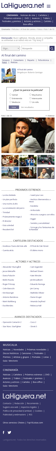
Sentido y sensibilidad (39, 223)
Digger (33, 219)
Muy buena (37, 95)
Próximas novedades (36, 349)
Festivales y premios (11, 21)
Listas (46, 357)
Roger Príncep (9, 284)
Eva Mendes (8, 305)
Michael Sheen (36, 271)
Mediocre (16, 102)
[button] (48, 6)
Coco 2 (33, 322)
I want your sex (36, 195)
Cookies (38, 410)
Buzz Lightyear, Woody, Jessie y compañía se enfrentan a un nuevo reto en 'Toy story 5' (27, 39)
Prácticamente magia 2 (12, 216)
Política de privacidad (12, 410)
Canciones (26, 353)
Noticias (14, 62)
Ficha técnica (43, 60)
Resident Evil (8, 229)
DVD (27, 18)
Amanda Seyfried (37, 301)
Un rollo (35, 102)
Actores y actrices (32, 21)
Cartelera (42, 15)
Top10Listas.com (35, 422)
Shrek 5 (33, 326)
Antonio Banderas (10, 297)
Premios (7, 357)
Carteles (47, 21)
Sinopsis (6, 60)
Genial (15, 95)
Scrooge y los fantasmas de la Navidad (41, 228)
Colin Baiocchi (9, 288)
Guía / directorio (10, 360)
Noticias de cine (27, 15)
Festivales (38, 353)
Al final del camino (28, 29)
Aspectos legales (29, 407)
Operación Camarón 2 (12, 322)
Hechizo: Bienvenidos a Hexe (40, 200)
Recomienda (32, 403)
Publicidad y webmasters (14, 414)
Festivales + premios (33, 378)
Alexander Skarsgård (12, 267)
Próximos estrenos (12, 18)
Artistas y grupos (21, 357)
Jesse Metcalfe (9, 271)
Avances (36, 18)
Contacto (7, 403)
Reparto (30, 60)
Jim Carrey (34, 288)
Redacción (19, 403)
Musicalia (10, 345)
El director (7, 221)
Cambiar (27, 410)
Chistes (21, 422)
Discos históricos (11, 353)
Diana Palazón (9, 275)
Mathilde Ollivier (37, 292)
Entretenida (17, 98)
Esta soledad (8, 225)
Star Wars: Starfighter (12, 326)
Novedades (18, 349)
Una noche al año (10, 203)
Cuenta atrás (8, 250)
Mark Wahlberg (9, 301)
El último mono (36, 250)
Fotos (39, 29)
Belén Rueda (8, 280)
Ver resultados (27, 107)
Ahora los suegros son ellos (42, 214)
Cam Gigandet (36, 267)
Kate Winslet (35, 275)
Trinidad (6, 212)
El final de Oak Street (39, 246)
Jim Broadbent (36, 280)
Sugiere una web (10, 407)
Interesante (37, 98)
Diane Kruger (36, 297)
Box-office (28, 24)
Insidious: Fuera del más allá (15, 246)
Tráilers (46, 18)
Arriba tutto (35, 210)
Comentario (18, 60)
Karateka (34, 206)
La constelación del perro (13, 208)
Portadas (36, 357)
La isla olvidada (9, 195)
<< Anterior (50, 116)
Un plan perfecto (10, 199)
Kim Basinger (8, 292)
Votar (14, 107)
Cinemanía (5, 29)
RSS (30, 414)
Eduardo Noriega (37, 284)
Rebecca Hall (35, 305)
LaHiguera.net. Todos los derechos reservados (24, 439)
